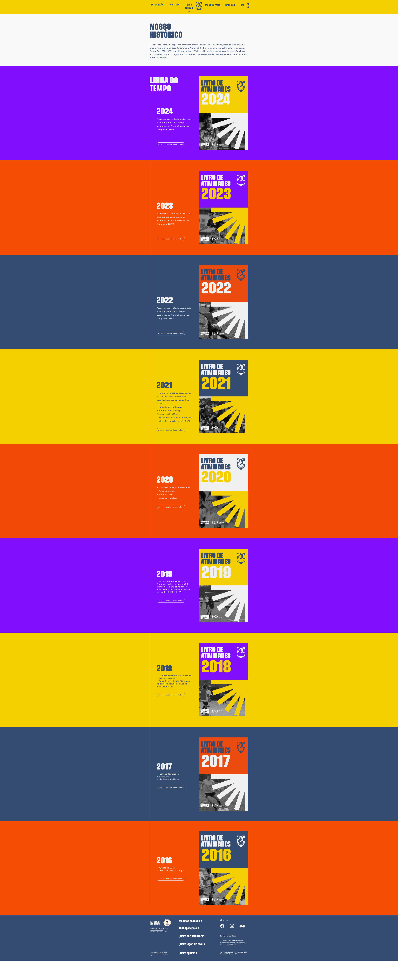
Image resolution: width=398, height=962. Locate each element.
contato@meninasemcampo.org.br (232, 940)
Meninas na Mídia (189, 921)
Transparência (188, 928)
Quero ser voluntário (192, 936)
